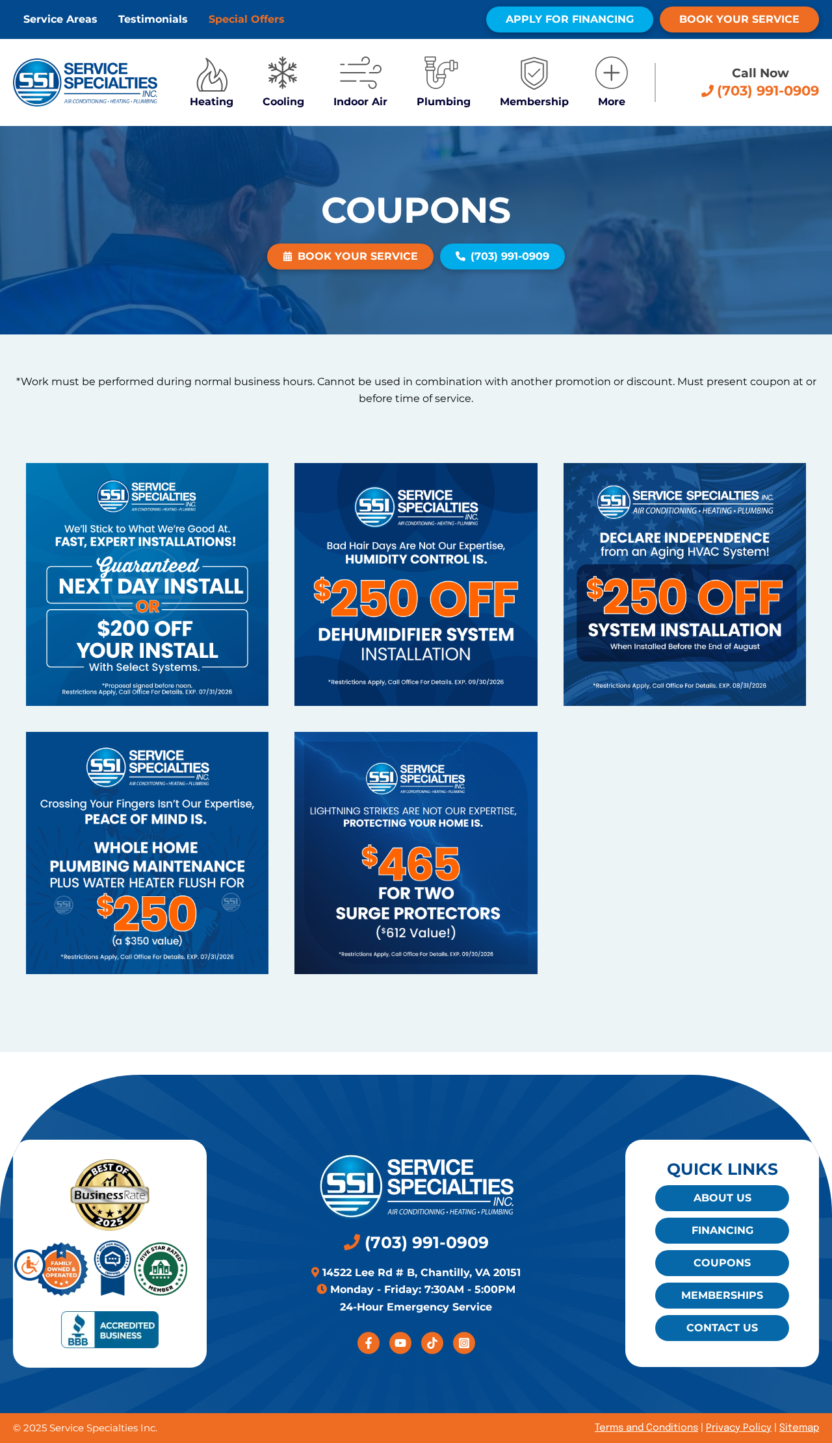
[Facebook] (369, 1343)
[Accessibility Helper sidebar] (30, 1265)
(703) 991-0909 (424, 1242)
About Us (722, 1198)
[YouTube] (400, 1343)
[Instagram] (464, 1343)
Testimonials (153, 19)
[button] (563, 19)
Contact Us (722, 1328)
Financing (722, 1230)
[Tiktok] (432, 1343)
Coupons (722, 1263)
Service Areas (60, 19)
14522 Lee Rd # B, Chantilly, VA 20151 (420, 1272)
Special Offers (247, 19)
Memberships (722, 1295)
